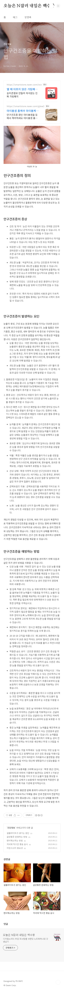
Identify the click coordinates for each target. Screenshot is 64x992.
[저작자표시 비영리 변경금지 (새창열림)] (39, 815)
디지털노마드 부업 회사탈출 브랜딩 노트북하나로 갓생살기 (25, 940)
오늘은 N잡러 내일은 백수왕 (29, 6)
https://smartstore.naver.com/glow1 (25, 106)
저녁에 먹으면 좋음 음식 (17, 844)
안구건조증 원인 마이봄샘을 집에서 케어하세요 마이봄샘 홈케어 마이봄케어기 (22, 116)
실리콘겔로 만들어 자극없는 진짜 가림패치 (22, 94)
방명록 (28, 17)
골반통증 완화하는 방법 (17, 836)
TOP (58, 982)
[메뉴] (58, 6)
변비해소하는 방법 (15, 840)
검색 (51, 6)
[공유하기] (15, 815)
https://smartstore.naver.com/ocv (24, 84)
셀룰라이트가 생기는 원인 (18, 833)
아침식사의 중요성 (15, 847)
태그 (15, 17)
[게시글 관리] (18, 815)
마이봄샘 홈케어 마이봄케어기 (23, 110)
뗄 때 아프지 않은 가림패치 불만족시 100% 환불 (22, 89)
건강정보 (11, 827)
